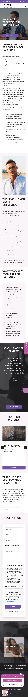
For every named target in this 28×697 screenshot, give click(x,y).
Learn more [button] (10, 601)
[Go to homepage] (11, 5)
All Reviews (14, 406)
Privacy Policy (16, 581)
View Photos (14, 467)
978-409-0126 (6, 1)
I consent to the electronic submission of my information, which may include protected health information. (13, 596)
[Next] (25, 447)
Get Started (10, 35)
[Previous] (2, 447)
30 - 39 (11, 449)
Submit (12, 606)
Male (11, 451)
